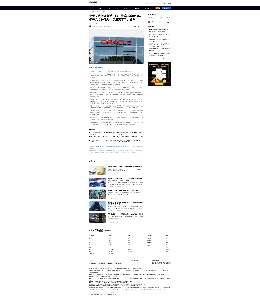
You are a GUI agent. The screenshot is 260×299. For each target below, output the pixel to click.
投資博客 (137, 8)
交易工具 (126, 8)
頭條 (117, 8)
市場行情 (100, 8)
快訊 (109, 8)
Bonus (157, 8)
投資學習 (147, 8)
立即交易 (166, 8)
